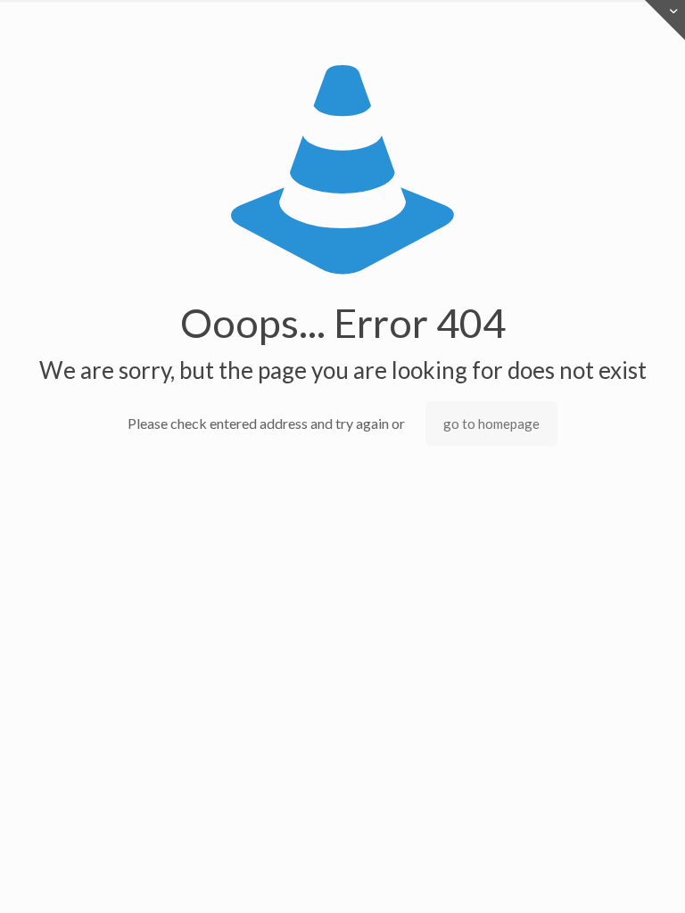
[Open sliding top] (665, 20)
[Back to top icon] (599, 876)
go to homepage (491, 423)
